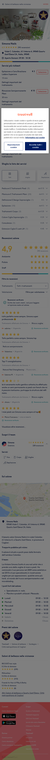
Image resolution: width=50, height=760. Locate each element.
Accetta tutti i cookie (35, 146)
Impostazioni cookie (13, 146)
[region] (25, 130)
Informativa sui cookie (35, 138)
